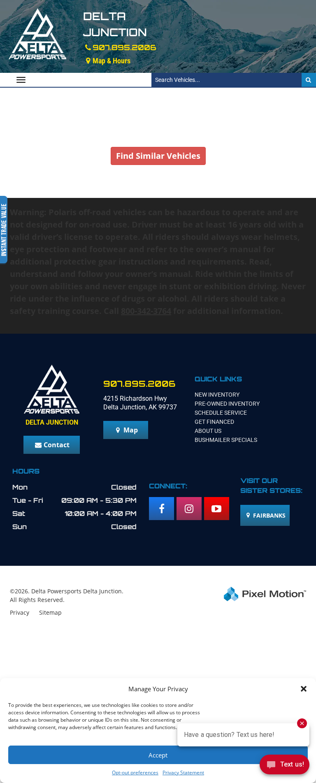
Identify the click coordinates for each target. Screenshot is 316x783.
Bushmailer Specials (226, 440)
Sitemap (50, 612)
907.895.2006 (124, 47)
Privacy (19, 612)
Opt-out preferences (135, 772)
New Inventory (217, 394)
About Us (208, 431)
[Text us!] (284, 766)
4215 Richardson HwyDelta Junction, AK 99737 (140, 403)
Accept (158, 755)
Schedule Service (221, 412)
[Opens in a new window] (161, 508)
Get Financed (214, 421)
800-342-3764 (146, 310)
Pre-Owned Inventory (227, 403)
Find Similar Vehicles (158, 155)
